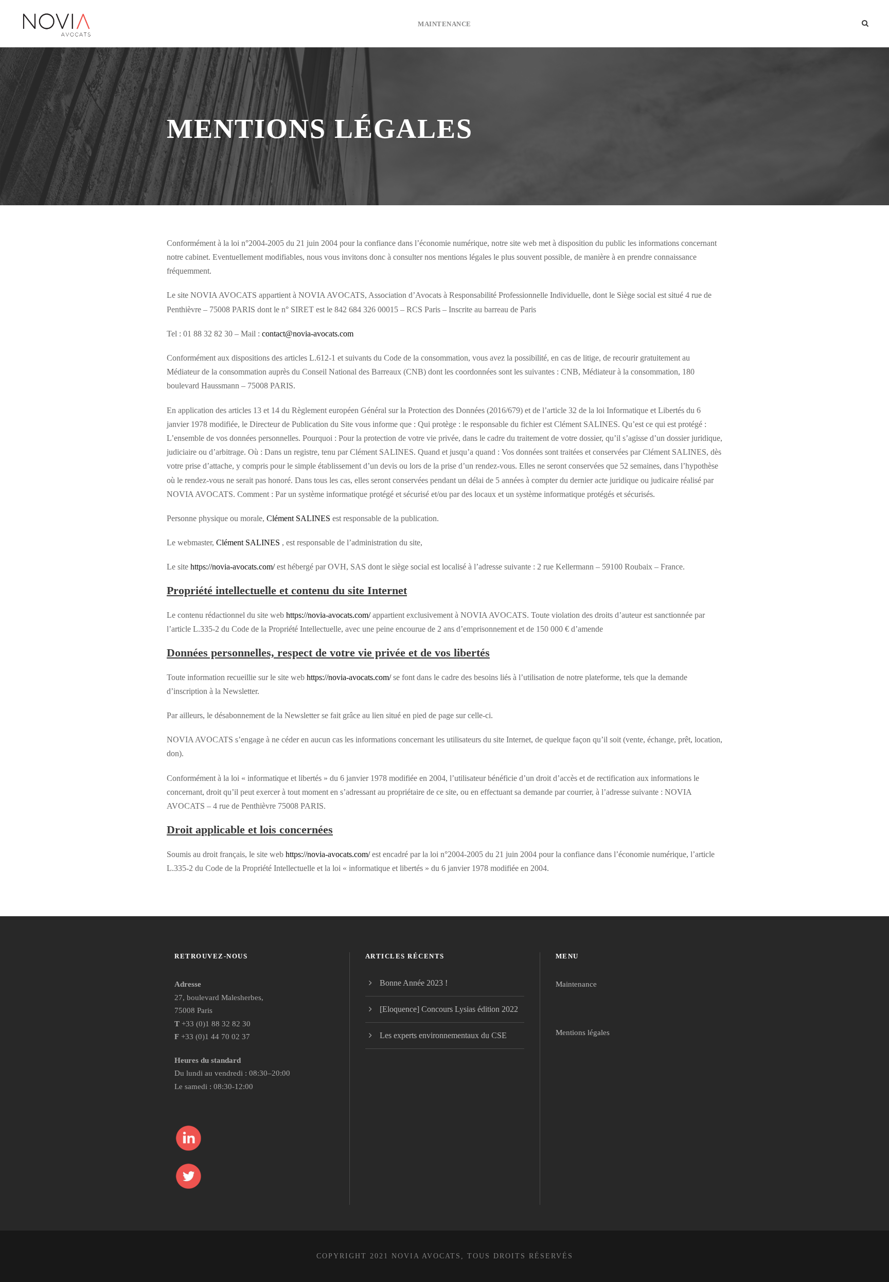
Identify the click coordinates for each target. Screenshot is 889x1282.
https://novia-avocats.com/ (232, 566)
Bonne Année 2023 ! (414, 982)
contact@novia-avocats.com (307, 333)
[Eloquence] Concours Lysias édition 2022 (449, 1009)
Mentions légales (583, 1032)
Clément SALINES (298, 518)
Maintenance (444, 24)
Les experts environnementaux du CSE (443, 1035)
